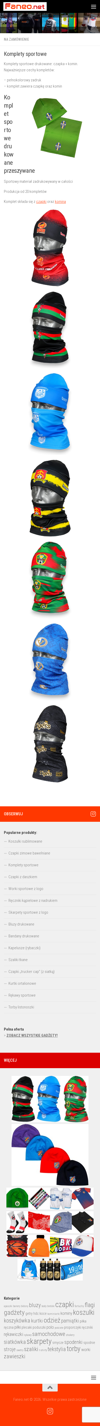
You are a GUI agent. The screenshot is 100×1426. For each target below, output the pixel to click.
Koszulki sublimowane (25, 841)
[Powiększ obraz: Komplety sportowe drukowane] (50, 580)
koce (43, 1313)
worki (85, 1349)
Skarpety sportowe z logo (28, 912)
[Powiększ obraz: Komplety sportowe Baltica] (50, 414)
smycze (58, 1343)
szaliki (31, 1349)
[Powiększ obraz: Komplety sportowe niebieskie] (50, 662)
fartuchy (79, 1306)
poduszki (39, 1327)
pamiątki (70, 1321)
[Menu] (93, 6)
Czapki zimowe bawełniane (29, 853)
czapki (41, 201)
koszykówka (17, 1320)
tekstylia (57, 1349)
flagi (90, 1305)
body (44, 1306)
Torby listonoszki (21, 1007)
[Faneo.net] (93, 814)
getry (29, 1313)
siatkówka (15, 1342)
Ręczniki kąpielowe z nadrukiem (32, 900)
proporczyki (72, 1327)
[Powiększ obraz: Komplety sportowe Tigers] (50, 743)
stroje (10, 1349)
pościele (59, 1327)
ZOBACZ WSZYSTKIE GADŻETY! (32, 1035)
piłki (17, 1327)
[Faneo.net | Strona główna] (32, 6)
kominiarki (53, 1314)
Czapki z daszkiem (22, 877)
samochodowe (48, 1333)
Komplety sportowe (23, 865)
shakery (70, 1335)
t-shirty (43, 1350)
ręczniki (87, 1327)
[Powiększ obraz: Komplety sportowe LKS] (50, 329)
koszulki (83, 1312)
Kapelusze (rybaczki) (24, 948)
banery (16, 1306)
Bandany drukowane (23, 936)
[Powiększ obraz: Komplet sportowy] (50, 498)
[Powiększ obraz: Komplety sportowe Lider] (50, 248)
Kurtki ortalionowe (22, 983)
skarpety (39, 1341)
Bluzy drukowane (21, 924)
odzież (52, 1320)
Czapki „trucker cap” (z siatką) (31, 971)
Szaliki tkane (18, 959)
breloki (51, 1306)
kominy (66, 1313)
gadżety (14, 1312)
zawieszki (14, 1356)
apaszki (8, 1306)
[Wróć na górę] (50, 1388)
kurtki (37, 1321)
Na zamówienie (16, 39)
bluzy (35, 1305)
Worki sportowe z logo (25, 888)
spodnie (89, 1343)
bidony (24, 1306)
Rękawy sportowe (22, 995)
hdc (36, 1313)
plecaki (27, 1327)
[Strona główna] (50, 23)
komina (60, 201)
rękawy (28, 1335)
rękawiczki (13, 1334)
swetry (19, 1350)
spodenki (73, 1342)
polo (50, 1327)
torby (74, 1348)
